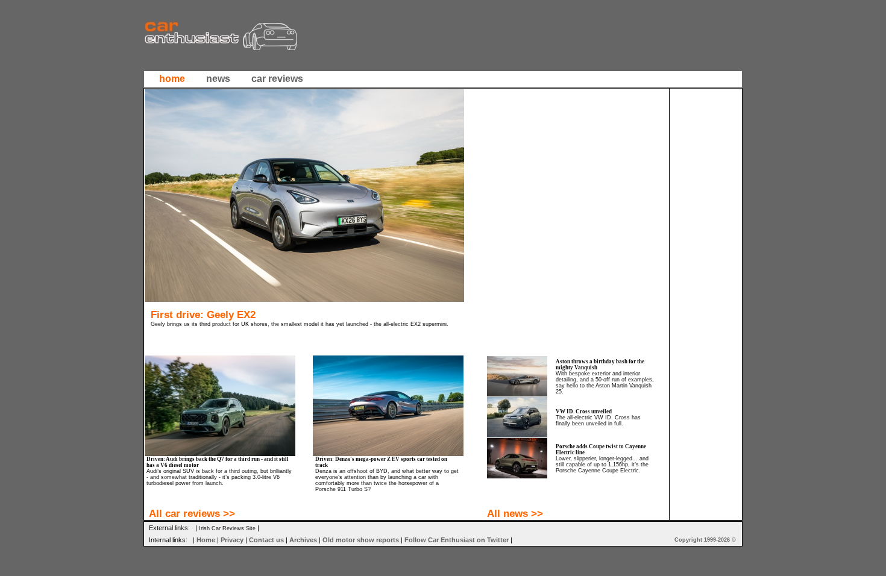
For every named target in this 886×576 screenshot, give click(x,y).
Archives (303, 539)
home (172, 79)
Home (205, 539)
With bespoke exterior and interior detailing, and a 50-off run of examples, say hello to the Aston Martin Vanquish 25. (605, 383)
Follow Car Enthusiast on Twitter (456, 539)
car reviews (277, 79)
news (218, 79)
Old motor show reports (360, 539)
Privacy (232, 539)
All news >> (515, 513)
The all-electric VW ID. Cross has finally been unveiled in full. (598, 421)
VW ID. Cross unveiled (584, 412)
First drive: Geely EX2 (203, 314)
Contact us (266, 539)
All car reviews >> (192, 513)
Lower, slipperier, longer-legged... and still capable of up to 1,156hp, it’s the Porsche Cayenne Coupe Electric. (602, 464)
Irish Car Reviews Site (227, 528)
